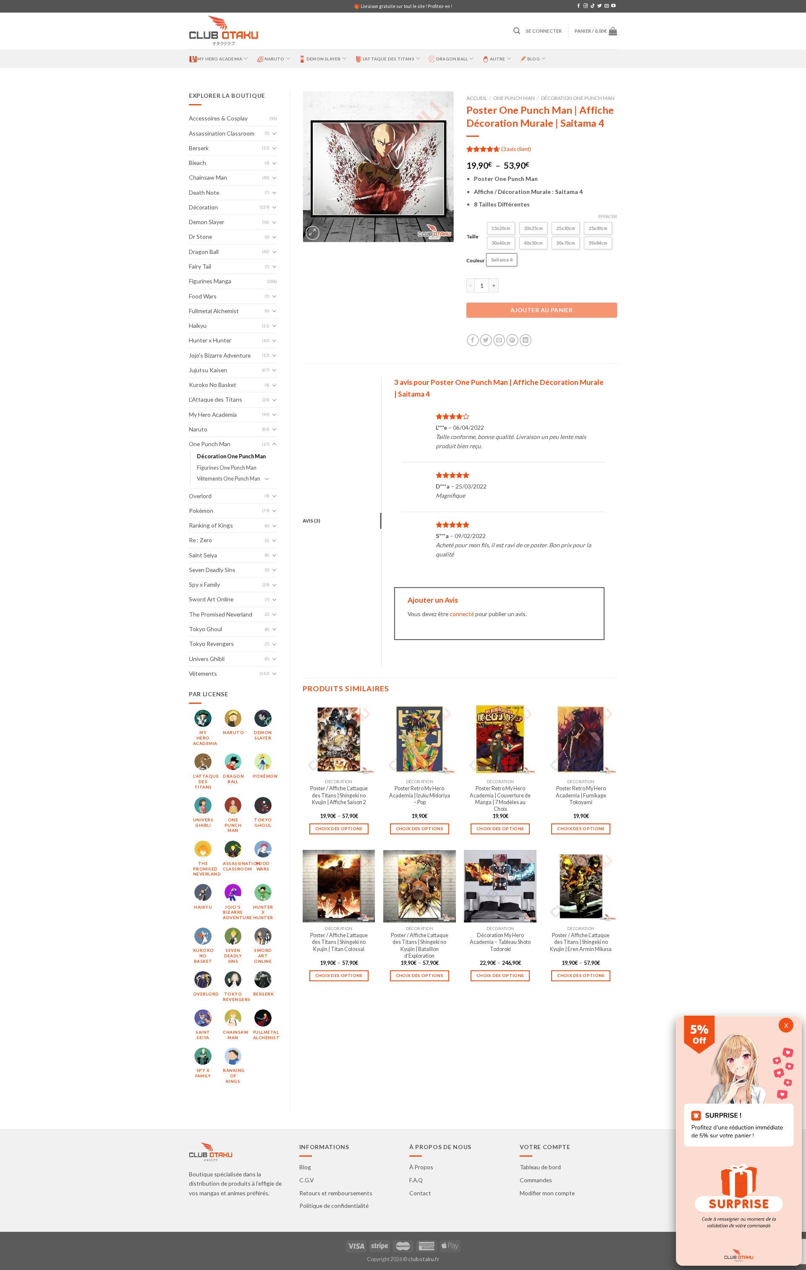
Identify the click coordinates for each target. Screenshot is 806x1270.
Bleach (197, 162)
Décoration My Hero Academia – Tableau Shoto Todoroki (500, 942)
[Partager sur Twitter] (486, 340)
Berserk (199, 148)
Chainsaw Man (208, 177)
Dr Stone (200, 236)
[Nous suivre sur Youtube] (613, 6)
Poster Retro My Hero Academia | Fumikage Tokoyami (581, 795)
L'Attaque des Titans (215, 399)
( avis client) (516, 149)
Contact (420, 1193)
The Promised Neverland (220, 614)
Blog (533, 58)
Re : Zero (200, 540)
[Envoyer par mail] (499, 340)
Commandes (536, 1180)
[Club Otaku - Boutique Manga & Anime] (224, 31)
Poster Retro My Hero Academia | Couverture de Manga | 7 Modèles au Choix (500, 798)
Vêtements (203, 673)
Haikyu (198, 325)
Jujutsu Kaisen (208, 370)
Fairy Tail (200, 266)
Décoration (203, 207)
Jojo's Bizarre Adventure (220, 355)
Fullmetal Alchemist (214, 310)
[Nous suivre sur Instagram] (586, 6)
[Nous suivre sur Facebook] (578, 6)
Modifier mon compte (547, 1193)
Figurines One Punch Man (226, 468)
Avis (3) (311, 520)
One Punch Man (209, 443)
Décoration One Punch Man (231, 456)
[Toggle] (274, 133)
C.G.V (306, 1180)
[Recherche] (516, 31)
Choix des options (339, 828)
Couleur (475, 260)
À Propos (421, 1167)
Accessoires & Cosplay (218, 118)
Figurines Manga (210, 281)
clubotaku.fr (423, 1259)
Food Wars (203, 296)
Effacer (607, 216)
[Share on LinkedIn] (526, 340)
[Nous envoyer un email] (606, 6)
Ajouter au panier (541, 310)
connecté (462, 613)
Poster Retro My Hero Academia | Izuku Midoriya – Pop (419, 795)
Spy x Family (204, 584)
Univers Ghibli (207, 658)
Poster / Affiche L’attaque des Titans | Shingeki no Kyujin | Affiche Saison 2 (339, 795)
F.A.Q (416, 1180)
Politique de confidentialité (334, 1205)
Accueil (476, 98)
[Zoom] (313, 233)
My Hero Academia (219, 58)
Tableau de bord (540, 1167)
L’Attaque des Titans (388, 58)
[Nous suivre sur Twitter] (599, 6)
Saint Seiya (203, 555)
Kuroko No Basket (212, 384)
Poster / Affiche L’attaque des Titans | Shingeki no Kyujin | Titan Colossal (339, 942)
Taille (472, 236)
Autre (497, 58)
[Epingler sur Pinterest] (512, 340)
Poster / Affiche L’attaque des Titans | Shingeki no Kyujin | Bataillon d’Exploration (419, 945)
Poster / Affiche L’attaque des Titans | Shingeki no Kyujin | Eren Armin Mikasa (581, 942)
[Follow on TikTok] (592, 6)
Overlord (200, 495)
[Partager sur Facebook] (473, 340)
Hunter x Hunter (210, 340)
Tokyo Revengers (211, 643)
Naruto (274, 58)
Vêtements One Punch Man (228, 479)
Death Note (204, 192)
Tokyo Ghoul (205, 628)
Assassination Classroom (221, 133)
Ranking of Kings (211, 525)
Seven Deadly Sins (212, 569)
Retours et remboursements (335, 1193)
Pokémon (201, 510)
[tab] (342, 521)
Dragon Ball (452, 58)
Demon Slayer (323, 58)
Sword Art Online (211, 599)
